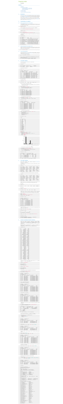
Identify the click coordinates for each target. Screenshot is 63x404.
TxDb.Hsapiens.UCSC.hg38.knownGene (25, 16)
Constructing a (24, 7)
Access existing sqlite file (25, 9)
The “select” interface (23, 11)
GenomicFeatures (29, 19)
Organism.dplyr (22, 15)
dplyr (37, 18)
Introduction (22, 6)
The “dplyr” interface (23, 10)
